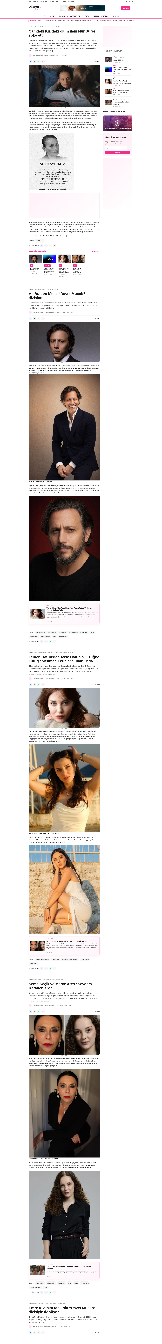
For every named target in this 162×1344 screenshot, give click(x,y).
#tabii (54, 636)
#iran (92, 632)
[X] (129, 1)
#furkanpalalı (84, 632)
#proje (76, 1283)
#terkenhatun (85, 959)
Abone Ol (126, 8)
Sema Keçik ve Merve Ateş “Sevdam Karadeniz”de (59, 20)
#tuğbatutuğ (33, 963)
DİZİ (30, 1)
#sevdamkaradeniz (35, 1287)
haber (46, 1287)
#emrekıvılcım (73, 632)
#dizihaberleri (51, 1283)
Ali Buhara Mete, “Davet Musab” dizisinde (34, 269)
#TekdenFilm (63, 636)
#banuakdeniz (40, 1283)
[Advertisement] (64, 205)
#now (69, 1283)
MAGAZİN (35, 1)
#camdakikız (39, 240)
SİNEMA (58, 1)
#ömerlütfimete (45, 636)
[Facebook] (30, 61)
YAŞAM (52, 1)
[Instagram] (126, 1)
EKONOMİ (71, 1)
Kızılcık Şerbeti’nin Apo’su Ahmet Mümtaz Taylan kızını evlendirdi (97, 20)
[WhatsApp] (38, 61)
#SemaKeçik (85, 1283)
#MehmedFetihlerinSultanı (70, 959)
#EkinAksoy (62, 632)
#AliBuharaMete (40, 632)
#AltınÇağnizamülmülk (42, 959)
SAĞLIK (64, 1)
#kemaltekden (34, 636)
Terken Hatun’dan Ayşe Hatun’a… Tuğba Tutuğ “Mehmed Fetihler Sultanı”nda (64, 271)
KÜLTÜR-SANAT (44, 1)
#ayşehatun (55, 959)
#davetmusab (52, 632)
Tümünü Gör (95, 251)
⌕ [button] (132, 8)
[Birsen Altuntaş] (36, 8)
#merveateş (61, 1283)
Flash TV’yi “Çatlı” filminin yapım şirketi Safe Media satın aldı (49, 270)
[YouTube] (132, 1)
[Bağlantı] (43, 61)
